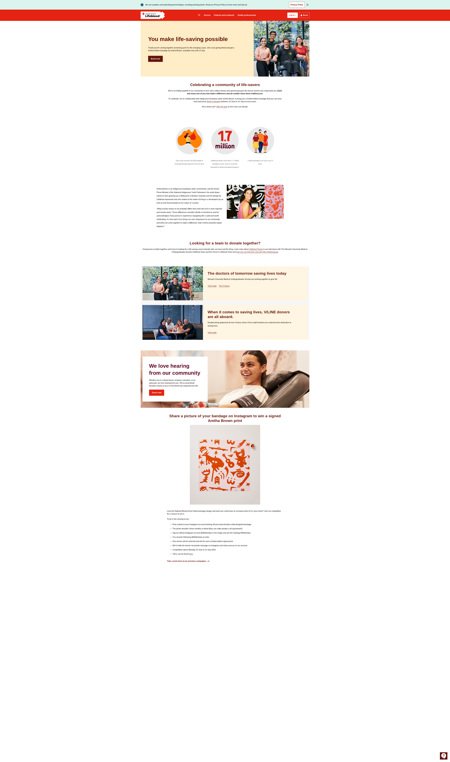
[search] (199, 15)
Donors (207, 15)
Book (305, 15)
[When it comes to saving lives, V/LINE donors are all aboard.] (172, 322)
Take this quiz (221, 107)
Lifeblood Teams (256, 249)
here (191, 554)
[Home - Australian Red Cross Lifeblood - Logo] (153, 15)
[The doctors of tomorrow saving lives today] (172, 283)
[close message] (308, 4)
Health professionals (247, 15)
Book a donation (214, 102)
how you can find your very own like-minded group (257, 252)
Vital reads (212, 286)
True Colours (224, 286)
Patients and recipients (224, 15)
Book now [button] (155, 59)
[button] (292, 15)
